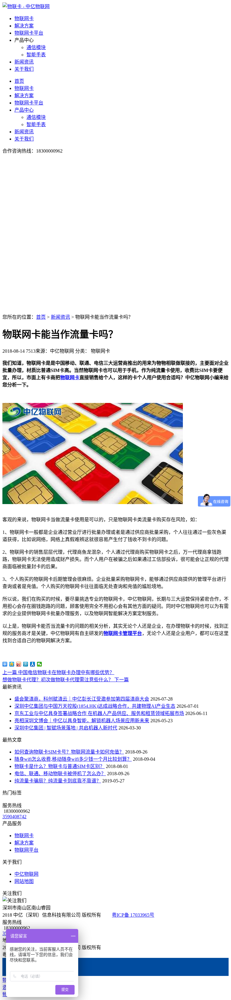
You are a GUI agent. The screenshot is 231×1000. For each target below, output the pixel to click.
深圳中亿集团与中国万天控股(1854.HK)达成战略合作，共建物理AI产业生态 (94, 706)
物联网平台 (26, 850)
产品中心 (24, 110)
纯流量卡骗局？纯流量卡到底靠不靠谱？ (57, 780)
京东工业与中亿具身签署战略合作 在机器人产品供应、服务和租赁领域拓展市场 (99, 713)
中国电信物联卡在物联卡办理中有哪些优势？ (58, 672)
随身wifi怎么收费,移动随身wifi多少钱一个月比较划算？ (73, 759)
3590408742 (14, 816)
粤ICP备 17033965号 (133, 915)
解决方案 (24, 25)
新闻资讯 (24, 61)
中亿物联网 (26, 874)
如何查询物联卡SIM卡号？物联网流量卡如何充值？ (69, 751)
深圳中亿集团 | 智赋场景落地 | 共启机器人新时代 (65, 727)
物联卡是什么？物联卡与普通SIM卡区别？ (59, 766)
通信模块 (36, 47)
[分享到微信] (39, 664)
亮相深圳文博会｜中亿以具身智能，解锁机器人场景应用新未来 (81, 720)
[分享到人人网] (32, 664)
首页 (19, 81)
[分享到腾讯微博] (25, 664)
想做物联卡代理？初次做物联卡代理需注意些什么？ (65, 679)
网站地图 (24, 881)
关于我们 (24, 69)
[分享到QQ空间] (11, 664)
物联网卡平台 (28, 33)
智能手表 (36, 54)
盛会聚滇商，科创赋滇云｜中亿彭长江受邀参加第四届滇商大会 (81, 698)
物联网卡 (24, 18)
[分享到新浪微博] (18, 664)
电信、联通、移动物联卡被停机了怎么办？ (60, 773)
